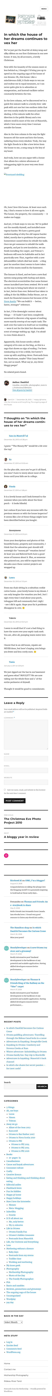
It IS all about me (14, 1218)
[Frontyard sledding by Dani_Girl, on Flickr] (26, 187)
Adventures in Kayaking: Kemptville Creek (26, 1041)
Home (7, 1363)
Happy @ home (40, 399)
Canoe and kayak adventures (20, 1164)
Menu (44, 9)
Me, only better (16, 1221)
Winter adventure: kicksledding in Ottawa (26, 1051)
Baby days (13, 1252)
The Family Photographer (21, 1279)
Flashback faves (14, 1188)
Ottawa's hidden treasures (21, 1235)
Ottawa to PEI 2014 (20, 1144)
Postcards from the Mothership (16, 1389)
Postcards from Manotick (21, 1238)
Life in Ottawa (13, 1228)
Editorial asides (13, 1184)
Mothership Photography (21, 1272)
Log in (9, 1342)
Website (8, 778)
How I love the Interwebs (18, 1201)
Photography (12, 1269)
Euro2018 (13, 1131)
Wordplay (11, 1299)
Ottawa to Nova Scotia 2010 (22, 1137)
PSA (8, 1282)
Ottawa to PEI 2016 (20, 1151)
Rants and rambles (15, 1285)
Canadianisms (13, 1161)
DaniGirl (11, 399)
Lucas (11, 1114)
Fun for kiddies (13, 1191)
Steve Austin (10, 301)
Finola (12, 486)
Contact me (10, 1369)
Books (9, 1154)
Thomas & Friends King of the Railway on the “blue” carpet (27, 983)
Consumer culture (14, 1168)
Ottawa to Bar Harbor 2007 (21, 1134)
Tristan (12, 1121)
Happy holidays (13, 1198)
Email (7, 766)
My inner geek (13, 1265)
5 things (10, 1107)
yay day (10, 1302)
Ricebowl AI (16, 880)
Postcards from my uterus (21, 1255)
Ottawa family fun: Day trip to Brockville (25, 1055)
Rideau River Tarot (13, 1381)
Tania (12, 662)
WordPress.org (13, 1352)
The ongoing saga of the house (21, 1292)
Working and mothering (20, 1262)
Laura (12, 577)
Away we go (12, 1124)
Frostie (12, 1215)
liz (10, 459)
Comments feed (14, 1349)
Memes (12, 1205)
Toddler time (15, 1258)
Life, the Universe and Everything (17, 402)
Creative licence (13, 1174)
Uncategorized (13, 1295)
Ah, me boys (12, 1110)
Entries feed (12, 1345)
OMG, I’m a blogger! (35, 880)
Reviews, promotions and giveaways (23, 1289)
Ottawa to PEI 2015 (20, 1147)
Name (6, 754)
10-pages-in (15, 1158)
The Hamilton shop (19, 927)
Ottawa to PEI (15, 1141)
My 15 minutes (16, 1225)
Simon (12, 1117)
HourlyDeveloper (18, 947)
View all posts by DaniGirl (22, 390)
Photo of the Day (17, 1275)
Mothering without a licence (20, 1248)
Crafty (9, 1171)
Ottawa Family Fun (18, 1232)
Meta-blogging (16, 1208)
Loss (8, 1245)
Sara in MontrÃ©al (18, 436)
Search (7, 1082)
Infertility (11, 1211)
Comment (9, 718)
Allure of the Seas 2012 (19, 1127)
